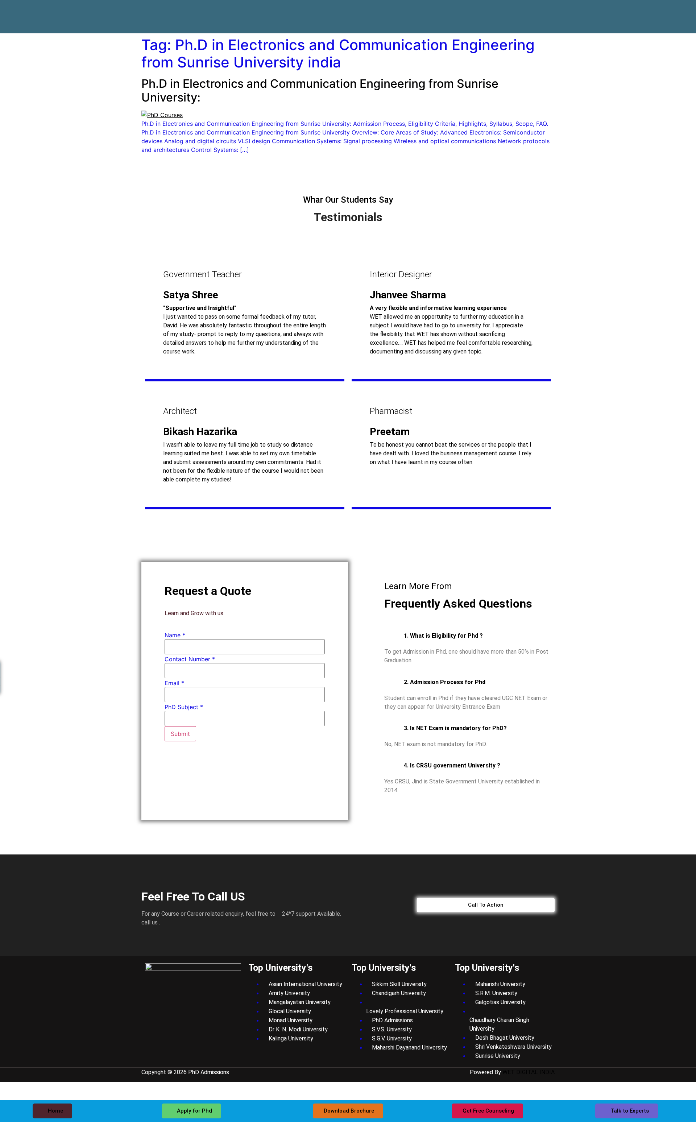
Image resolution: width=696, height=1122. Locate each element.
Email (174, 683)
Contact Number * (190, 659)
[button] (469, 635)
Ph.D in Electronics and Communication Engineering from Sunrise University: (319, 90)
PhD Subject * (184, 707)
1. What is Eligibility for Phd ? (443, 635)
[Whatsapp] (539, 11)
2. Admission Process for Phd (444, 682)
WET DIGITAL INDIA (528, 1072)
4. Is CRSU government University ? (452, 765)
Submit (180, 733)
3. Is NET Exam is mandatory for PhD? (455, 728)
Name (175, 635)
